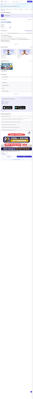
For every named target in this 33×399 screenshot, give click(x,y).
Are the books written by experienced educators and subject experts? (10, 127)
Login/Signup (30, 1)
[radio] (16, 15)
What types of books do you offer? (6, 116)
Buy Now (24, 156)
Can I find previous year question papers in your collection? (9, 124)
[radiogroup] (16, 15)
